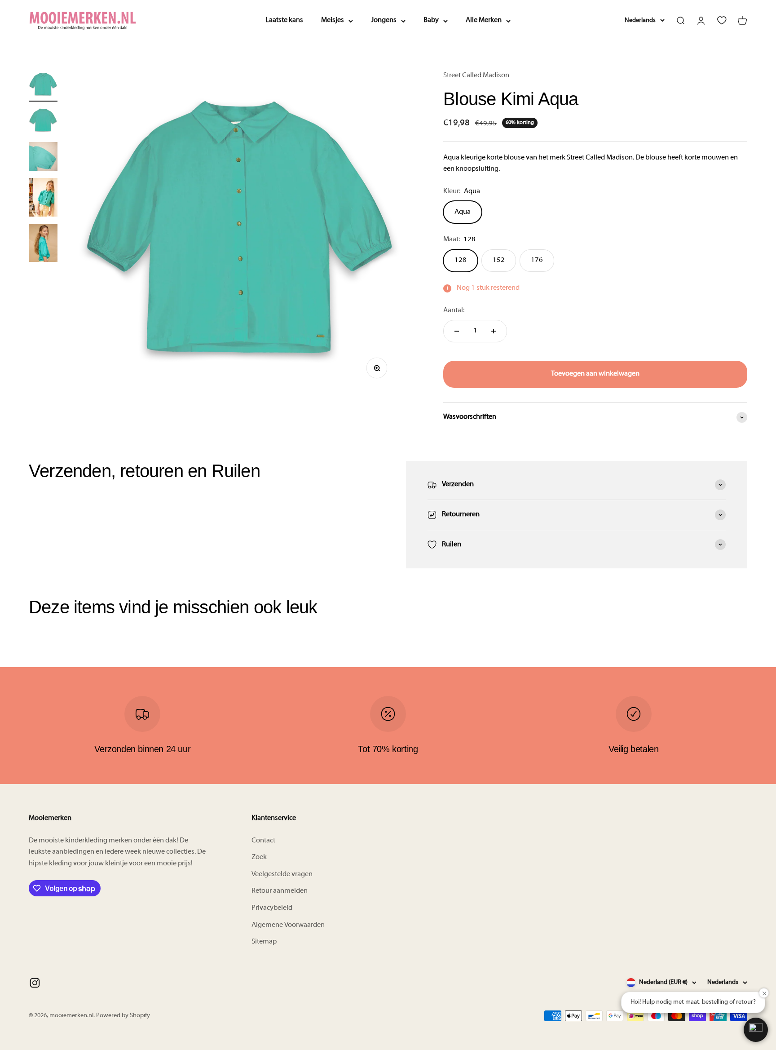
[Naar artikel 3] (43, 157)
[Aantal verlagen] (457, 331)
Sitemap (264, 941)
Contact (263, 840)
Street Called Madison (476, 75)
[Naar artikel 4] (43, 198)
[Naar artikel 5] (43, 244)
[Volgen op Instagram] (35, 983)
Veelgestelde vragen (282, 874)
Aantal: (453, 310)
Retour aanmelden (279, 891)
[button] (756, 1030)
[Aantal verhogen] (494, 331)
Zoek (259, 857)
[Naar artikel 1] (43, 86)
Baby (431, 20)
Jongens (384, 20)
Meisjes (332, 20)
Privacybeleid (271, 908)
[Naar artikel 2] (43, 121)
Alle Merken (484, 20)
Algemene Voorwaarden (288, 925)
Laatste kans (284, 20)
